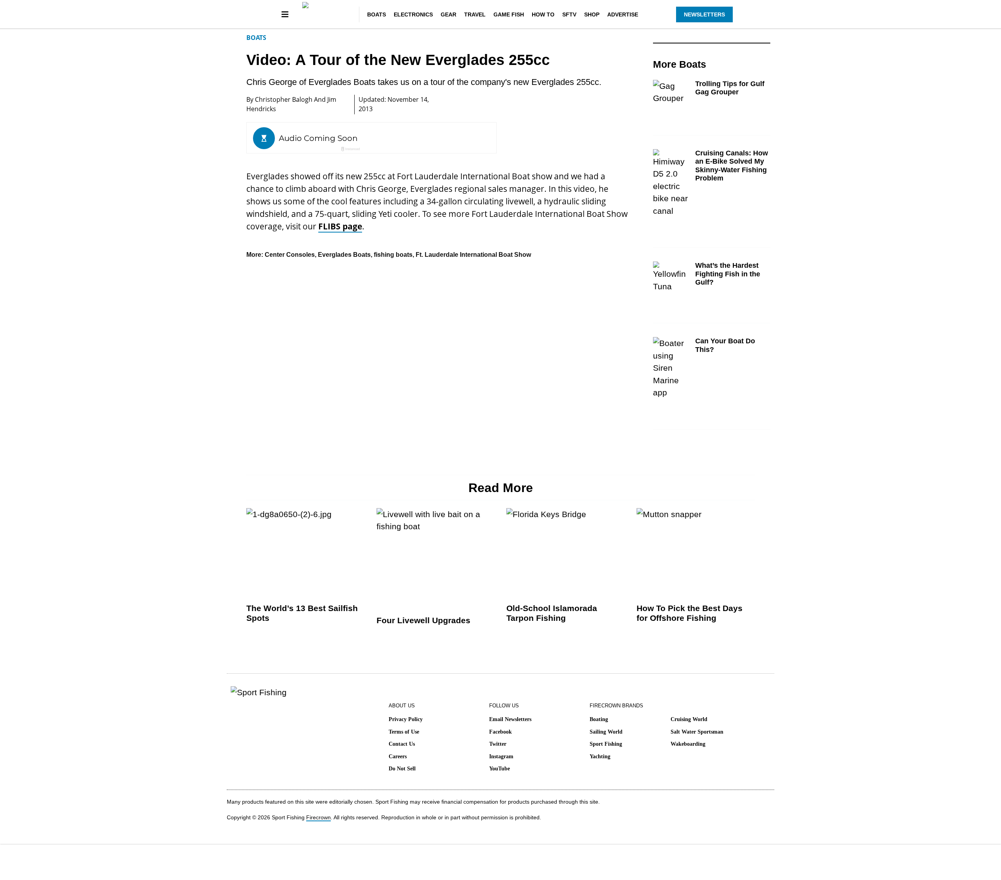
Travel (475, 14)
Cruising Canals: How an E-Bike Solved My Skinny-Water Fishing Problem (731, 165)
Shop (591, 14)
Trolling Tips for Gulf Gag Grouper (729, 88)
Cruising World (689, 719)
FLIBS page (340, 226)
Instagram (501, 756)
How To (543, 14)
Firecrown (318, 817)
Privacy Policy (406, 719)
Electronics (413, 14)
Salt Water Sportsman (697, 732)
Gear (448, 14)
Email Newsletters (510, 719)
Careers (398, 756)
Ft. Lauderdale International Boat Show (473, 254)
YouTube (499, 769)
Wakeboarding (688, 744)
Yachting (600, 756)
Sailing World (606, 732)
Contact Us (402, 744)
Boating (599, 719)
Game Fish (508, 14)
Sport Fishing (606, 744)
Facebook (500, 732)
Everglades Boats (344, 254)
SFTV (569, 14)
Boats (376, 14)
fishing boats (393, 254)
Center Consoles (290, 254)
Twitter (497, 744)
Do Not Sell (402, 769)
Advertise (622, 14)
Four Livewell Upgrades (423, 620)
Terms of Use (404, 732)
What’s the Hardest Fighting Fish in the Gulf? (727, 273)
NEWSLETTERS (704, 14)
